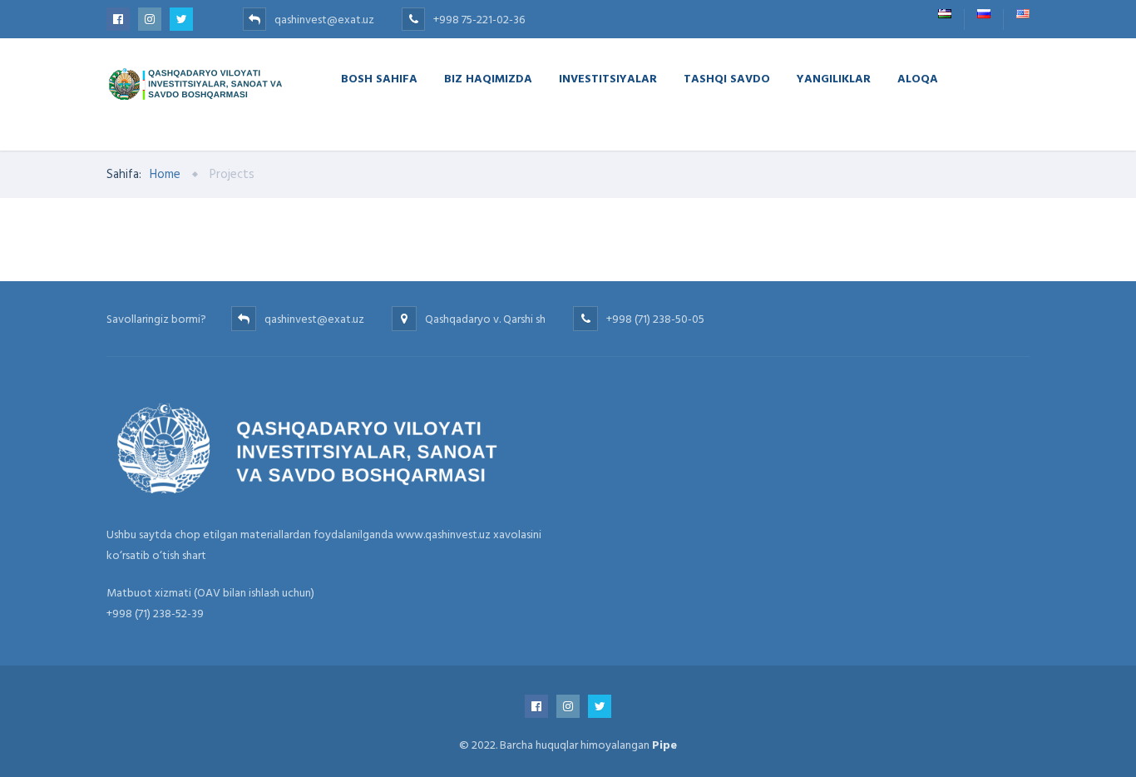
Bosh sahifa (379, 78)
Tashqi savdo (727, 78)
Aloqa (917, 78)
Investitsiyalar (608, 78)
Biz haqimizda (488, 78)
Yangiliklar (834, 78)
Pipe (664, 745)
